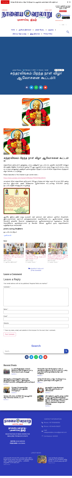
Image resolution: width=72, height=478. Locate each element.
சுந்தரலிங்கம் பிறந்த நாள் (37, 268)
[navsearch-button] (68, 32)
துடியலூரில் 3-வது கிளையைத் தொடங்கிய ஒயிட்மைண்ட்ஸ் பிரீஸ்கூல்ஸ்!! (54, 389)
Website (6, 323)
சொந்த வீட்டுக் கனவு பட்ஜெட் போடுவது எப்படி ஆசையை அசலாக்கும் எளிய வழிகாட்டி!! (33, 2)
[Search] (66, 351)
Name (6, 309)
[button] (70, 2)
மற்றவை (51, 30)
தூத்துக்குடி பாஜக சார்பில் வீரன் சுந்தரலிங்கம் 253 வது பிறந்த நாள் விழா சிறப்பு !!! (14, 257)
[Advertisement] (36, 55)
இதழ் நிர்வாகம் (35, 34)
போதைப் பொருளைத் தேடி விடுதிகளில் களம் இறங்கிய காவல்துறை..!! (20, 389)
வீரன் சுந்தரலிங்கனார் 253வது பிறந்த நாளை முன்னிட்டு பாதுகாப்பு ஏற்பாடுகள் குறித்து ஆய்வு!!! (58, 257)
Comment (7, 287)
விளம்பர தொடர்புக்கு (19, 34)
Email (6, 316)
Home (13, 30)
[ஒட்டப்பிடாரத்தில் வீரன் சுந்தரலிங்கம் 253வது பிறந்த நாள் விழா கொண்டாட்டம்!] (36, 248)
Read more (7, 464)
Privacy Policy (48, 34)
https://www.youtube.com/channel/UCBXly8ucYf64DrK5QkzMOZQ (24, 178)
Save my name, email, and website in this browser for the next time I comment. (30, 330)
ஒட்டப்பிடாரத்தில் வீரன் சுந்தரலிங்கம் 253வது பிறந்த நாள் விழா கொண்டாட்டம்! (36, 257)
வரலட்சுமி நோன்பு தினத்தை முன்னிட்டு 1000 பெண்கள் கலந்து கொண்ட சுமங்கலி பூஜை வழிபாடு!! (57, 459)
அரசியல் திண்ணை (25, 30)
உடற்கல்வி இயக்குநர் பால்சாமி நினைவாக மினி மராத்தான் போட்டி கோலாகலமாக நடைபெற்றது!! (22, 370)
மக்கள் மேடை (39, 30)
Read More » (14, 374)
